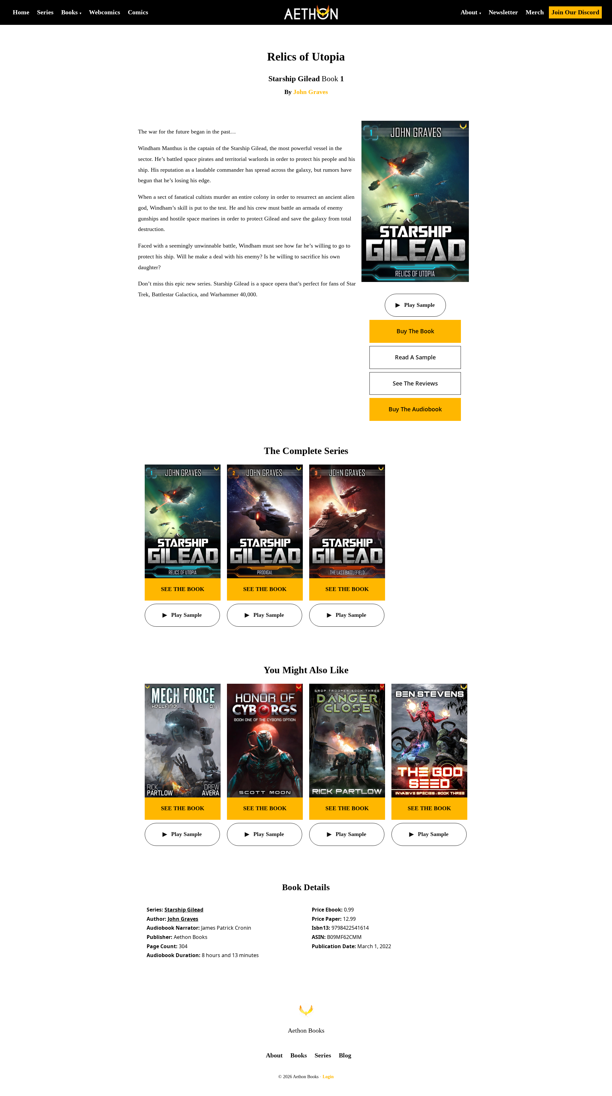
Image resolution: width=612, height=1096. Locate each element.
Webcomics (104, 12)
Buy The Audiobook (415, 409)
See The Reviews (415, 383)
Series (45, 12)
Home (21, 12)
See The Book (182, 589)
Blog (345, 1055)
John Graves (310, 91)
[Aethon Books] (311, 12)
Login (328, 1076)
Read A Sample (415, 357)
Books (69, 12)
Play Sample (419, 305)
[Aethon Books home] (306, 1010)
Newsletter (503, 12)
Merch (535, 12)
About (469, 12)
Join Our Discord (575, 12)
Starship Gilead (183, 909)
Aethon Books (306, 1030)
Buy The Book (415, 331)
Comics (138, 12)
